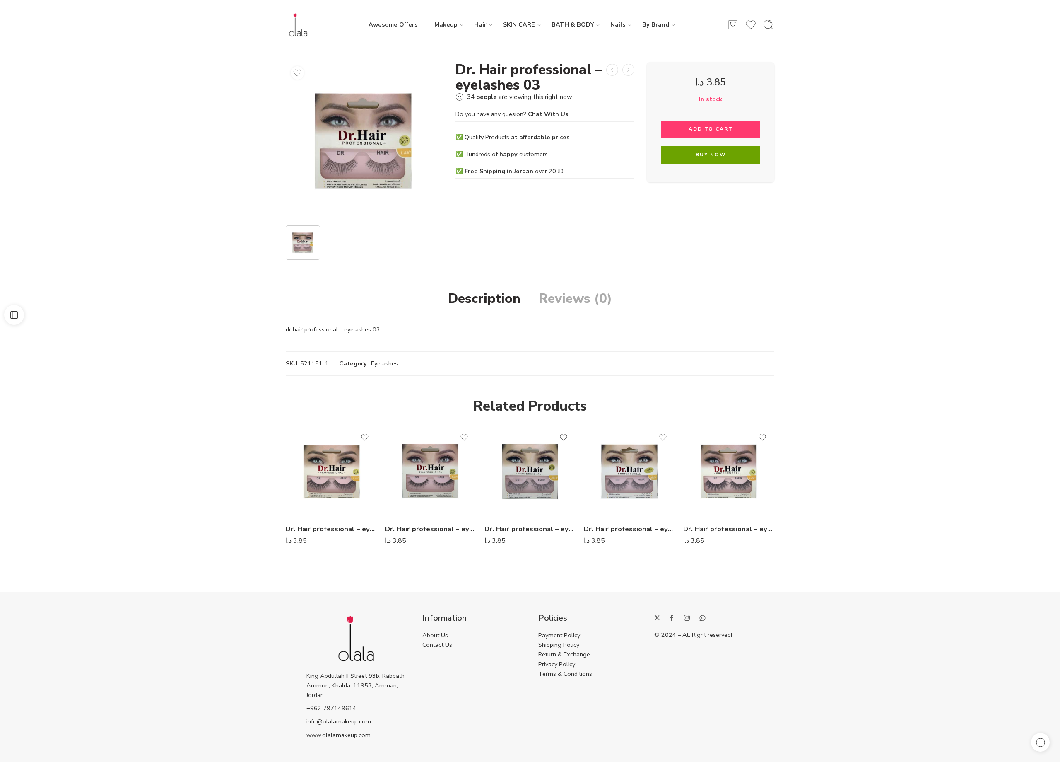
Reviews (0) (575, 298)
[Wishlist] (297, 73)
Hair (480, 24)
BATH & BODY (573, 24)
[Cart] (733, 25)
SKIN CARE (519, 24)
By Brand (655, 24)
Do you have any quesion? (512, 114)
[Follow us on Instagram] (687, 618)
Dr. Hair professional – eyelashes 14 (430, 529)
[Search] (768, 25)
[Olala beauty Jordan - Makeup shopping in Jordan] (298, 24)
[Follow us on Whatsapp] (702, 618)
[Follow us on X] (657, 618)
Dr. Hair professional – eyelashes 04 (728, 529)
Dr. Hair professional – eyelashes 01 (629, 529)
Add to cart (711, 129)
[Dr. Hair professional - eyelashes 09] (331, 471)
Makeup (446, 24)
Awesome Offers (393, 24)
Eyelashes (384, 363)
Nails (618, 24)
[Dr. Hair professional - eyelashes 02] (612, 70)
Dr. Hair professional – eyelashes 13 (530, 529)
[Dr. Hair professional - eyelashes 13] (530, 471)
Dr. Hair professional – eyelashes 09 (331, 529)
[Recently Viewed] (1040, 742)
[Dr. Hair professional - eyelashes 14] (430, 471)
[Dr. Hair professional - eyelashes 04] (628, 70)
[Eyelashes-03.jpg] (364, 141)
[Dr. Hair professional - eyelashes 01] (629, 471)
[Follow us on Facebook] (671, 617)
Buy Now (711, 154)
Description (484, 298)
